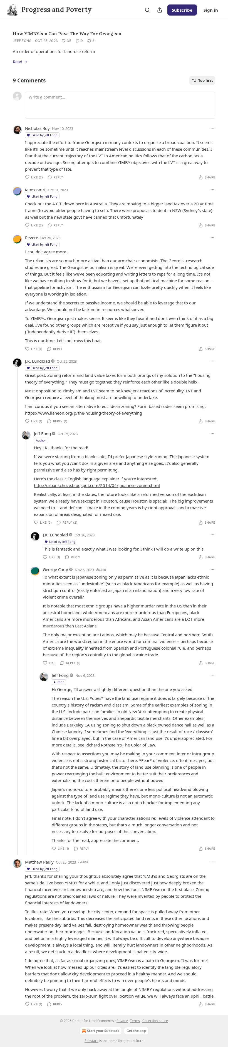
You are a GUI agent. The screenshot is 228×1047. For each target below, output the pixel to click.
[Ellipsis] (212, 128)
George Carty (55, 569)
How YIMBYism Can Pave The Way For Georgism (67, 33)
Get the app (136, 1030)
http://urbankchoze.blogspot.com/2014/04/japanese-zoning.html (97, 485)
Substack (91, 1040)
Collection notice (155, 1020)
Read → (20, 61)
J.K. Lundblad (37, 361)
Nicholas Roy (37, 128)
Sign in (211, 10)
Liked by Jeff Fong (44, 135)
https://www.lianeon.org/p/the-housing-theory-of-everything (83, 413)
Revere (31, 237)
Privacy (122, 1020)
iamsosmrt (35, 189)
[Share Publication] (159, 10)
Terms (135, 1020)
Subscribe (182, 10)
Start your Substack (103, 1030)
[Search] (147, 10)
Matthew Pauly (39, 862)
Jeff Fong (22, 41)
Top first (205, 80)
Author (41, 440)
